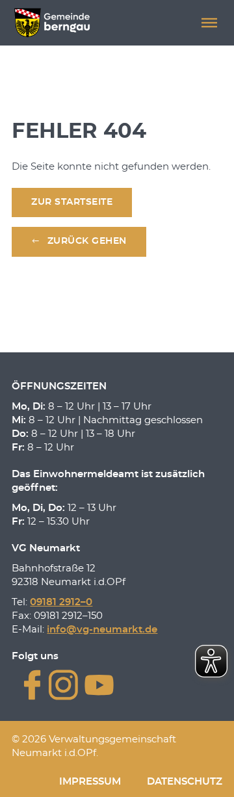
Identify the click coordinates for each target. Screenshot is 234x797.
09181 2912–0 (61, 602)
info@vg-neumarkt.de (102, 629)
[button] (209, 23)
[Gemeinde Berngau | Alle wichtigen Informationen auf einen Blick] (52, 23)
